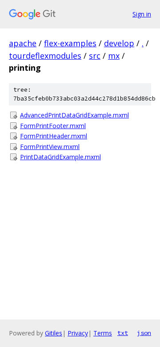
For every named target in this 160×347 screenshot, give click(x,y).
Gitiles (53, 333)
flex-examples (70, 43)
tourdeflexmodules (45, 55)
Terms (102, 333)
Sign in (141, 14)
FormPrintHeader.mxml (53, 136)
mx (114, 55)
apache (22, 43)
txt (122, 333)
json (144, 333)
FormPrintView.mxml (50, 146)
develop (119, 43)
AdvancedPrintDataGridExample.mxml (74, 115)
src (94, 55)
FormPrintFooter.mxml (53, 125)
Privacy (78, 333)
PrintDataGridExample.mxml (60, 157)
